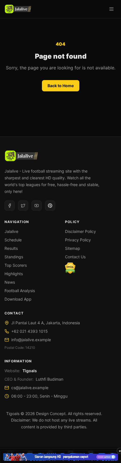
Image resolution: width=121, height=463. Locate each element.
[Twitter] (23, 205)
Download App (18, 299)
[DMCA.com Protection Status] (70, 268)
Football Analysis (20, 290)
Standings (14, 256)
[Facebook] (10, 205)
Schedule (13, 239)
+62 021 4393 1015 (29, 331)
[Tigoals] (18, 9)
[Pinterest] (50, 205)
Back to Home (61, 85)
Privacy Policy (78, 239)
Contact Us (75, 256)
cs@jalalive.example (29, 387)
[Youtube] (37, 205)
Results (11, 248)
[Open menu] (111, 9)
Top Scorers (16, 265)
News (10, 282)
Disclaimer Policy (80, 231)
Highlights (14, 273)
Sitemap (72, 248)
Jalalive (11, 231)
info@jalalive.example (31, 339)
